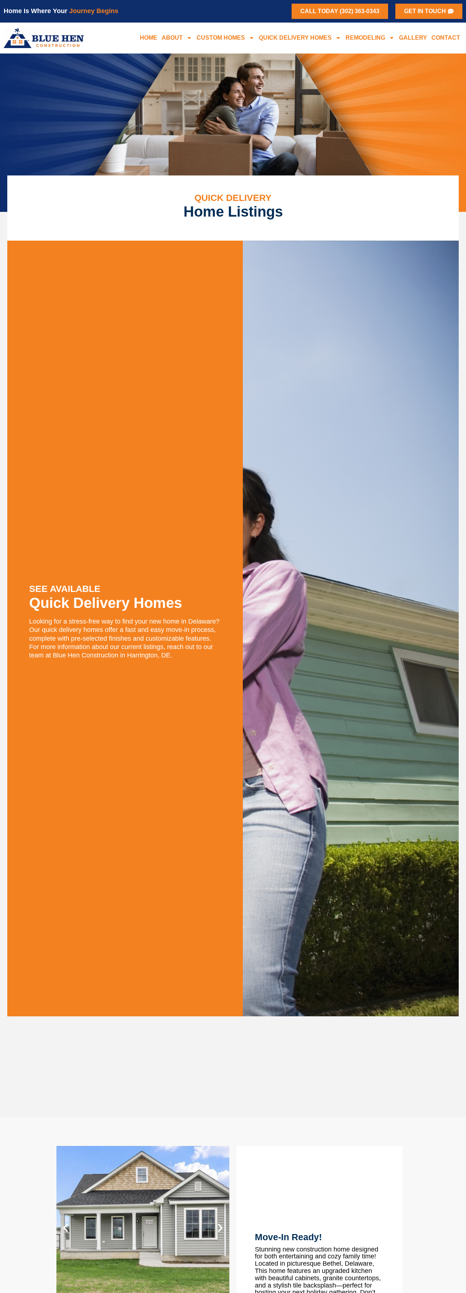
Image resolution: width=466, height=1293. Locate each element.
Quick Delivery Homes (295, 38)
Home (148, 38)
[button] (65, 1227)
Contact (445, 38)
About (172, 38)
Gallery (413, 38)
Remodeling (365, 38)
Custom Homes (221, 38)
